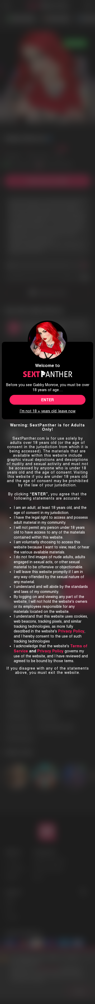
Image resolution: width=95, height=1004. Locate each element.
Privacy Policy (50, 651)
